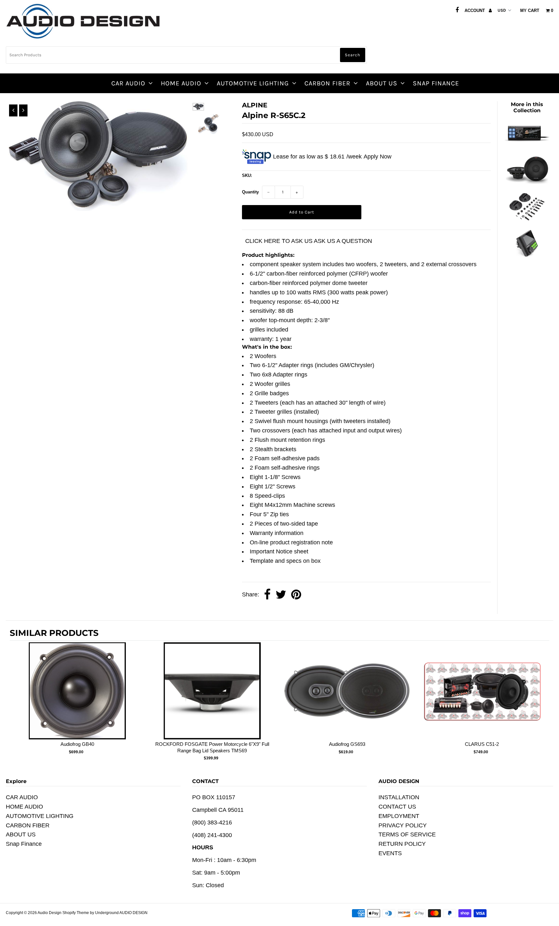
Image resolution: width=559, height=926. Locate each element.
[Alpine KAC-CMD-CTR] (527, 255)
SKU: (247, 175)
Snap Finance (436, 83)
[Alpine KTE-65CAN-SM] (527, 218)
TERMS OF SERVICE (407, 834)
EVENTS (390, 853)
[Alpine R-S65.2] (527, 182)
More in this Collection (527, 107)
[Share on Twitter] (281, 595)
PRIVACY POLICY (402, 825)
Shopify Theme (75, 912)
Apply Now (377, 156)
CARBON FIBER (327, 83)
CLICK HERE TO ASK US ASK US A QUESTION (308, 241)
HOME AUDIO (181, 83)
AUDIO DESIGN (133, 912)
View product (77, 697)
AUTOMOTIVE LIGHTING (253, 83)
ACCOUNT (475, 10)
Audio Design (50, 912)
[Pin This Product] (296, 595)
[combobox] (186, 55)
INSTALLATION (398, 797)
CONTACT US (397, 806)
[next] (542, 702)
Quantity (250, 192)
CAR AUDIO (128, 83)
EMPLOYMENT (398, 816)
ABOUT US (381, 83)
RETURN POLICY (402, 844)
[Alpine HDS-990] (527, 145)
